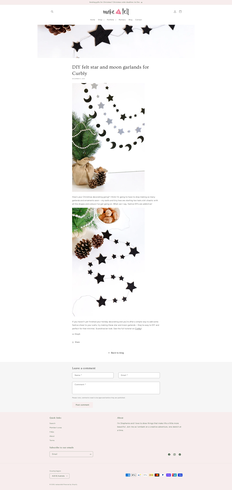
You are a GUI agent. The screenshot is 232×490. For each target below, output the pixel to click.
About (52, 436)
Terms (52, 440)
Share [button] (77, 342)
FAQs (52, 432)
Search (52, 423)
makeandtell (59, 484)
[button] (52, 11)
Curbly (138, 328)
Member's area (56, 428)
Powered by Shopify (70, 484)
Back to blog (117, 352)
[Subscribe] (90, 454)
